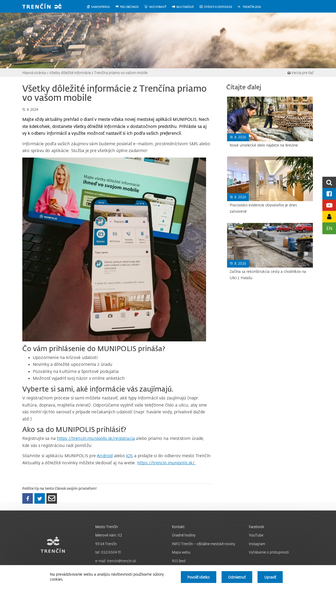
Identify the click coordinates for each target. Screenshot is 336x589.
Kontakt (178, 526)
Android (105, 455)
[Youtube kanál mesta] (329, 205)
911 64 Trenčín (106, 543)
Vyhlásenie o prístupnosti (269, 552)
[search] (329, 182)
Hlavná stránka (34, 72)
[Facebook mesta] (329, 193)
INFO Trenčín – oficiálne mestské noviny (203, 543)
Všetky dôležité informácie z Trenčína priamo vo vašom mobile (98, 72)
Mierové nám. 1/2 (108, 535)
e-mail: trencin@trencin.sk (115, 561)
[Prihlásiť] (329, 216)
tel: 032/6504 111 (108, 552)
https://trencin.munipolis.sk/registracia (96, 438)
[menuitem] (101, 7)
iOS (129, 455)
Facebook (256, 526)
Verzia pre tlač (302, 72)
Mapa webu (181, 552)
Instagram (257, 543)
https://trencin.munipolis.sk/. (166, 462)
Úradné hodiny (184, 535)
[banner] (46, 6)
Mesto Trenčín (106, 526)
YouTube (256, 535)
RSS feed (179, 561)
